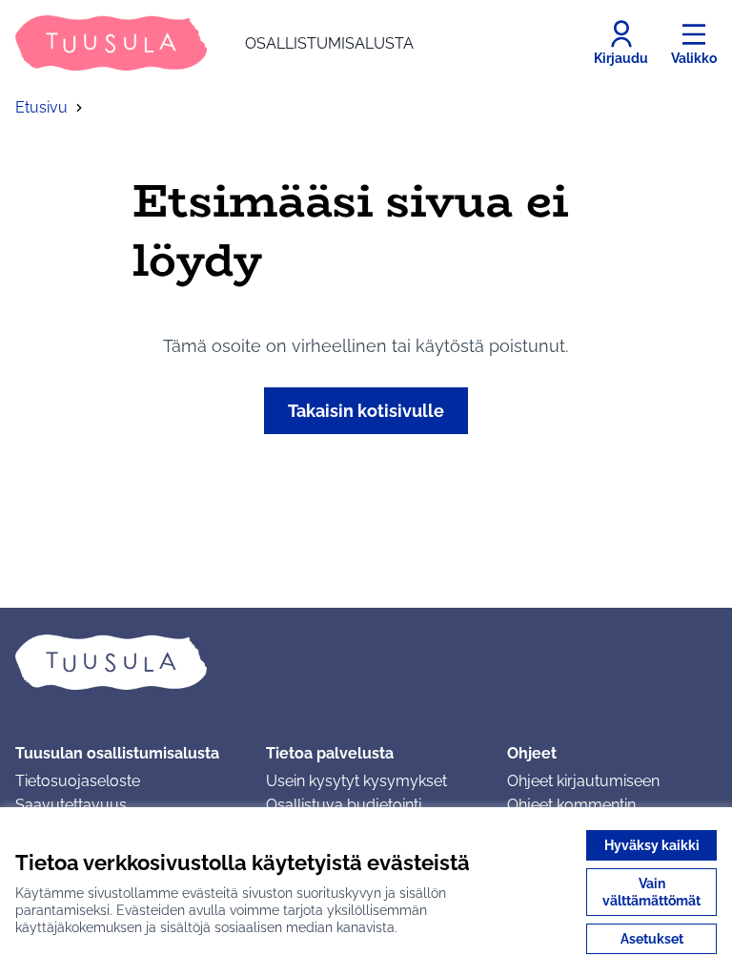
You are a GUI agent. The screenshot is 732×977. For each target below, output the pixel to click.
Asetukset (651, 938)
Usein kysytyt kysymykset (356, 781)
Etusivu (41, 107)
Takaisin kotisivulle (366, 411)
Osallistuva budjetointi (343, 805)
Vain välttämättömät (651, 892)
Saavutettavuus (71, 805)
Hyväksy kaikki (652, 845)
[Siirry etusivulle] (366, 662)
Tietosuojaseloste (77, 781)
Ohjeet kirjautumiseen (583, 781)
